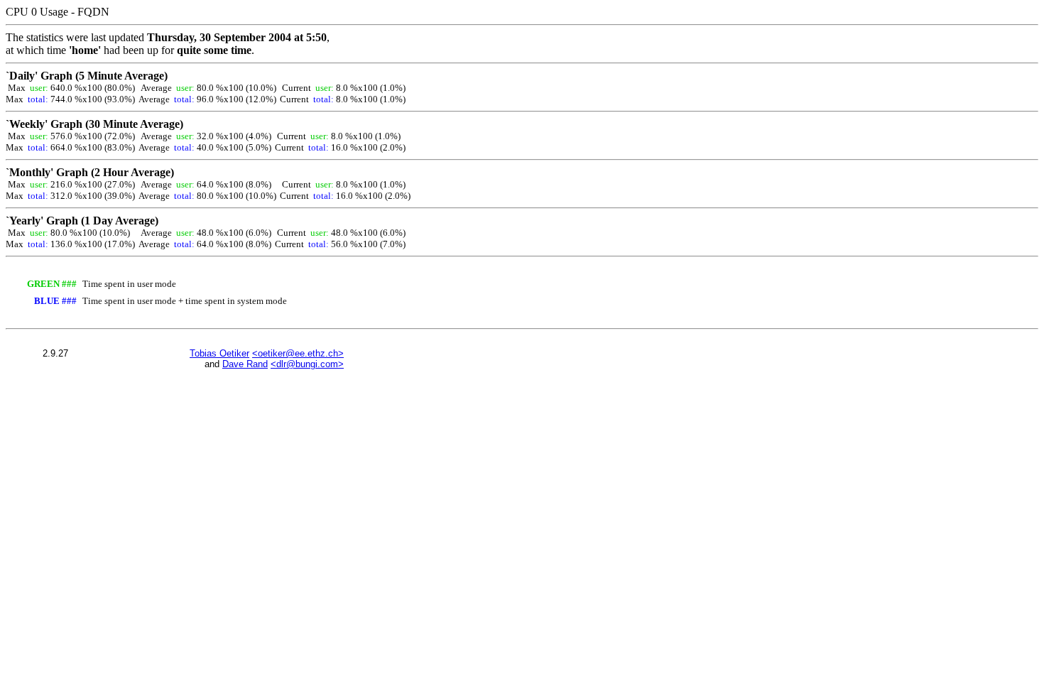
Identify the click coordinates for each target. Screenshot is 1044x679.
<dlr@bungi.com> (307, 364)
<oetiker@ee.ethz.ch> (298, 353)
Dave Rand (245, 364)
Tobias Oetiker (219, 353)
